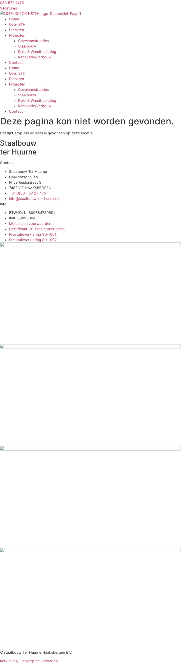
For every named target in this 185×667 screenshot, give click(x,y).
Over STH (17, 24)
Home (14, 19)
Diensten (16, 30)
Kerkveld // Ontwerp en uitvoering (29, 661)
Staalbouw (27, 46)
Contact (16, 62)
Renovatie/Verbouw (34, 57)
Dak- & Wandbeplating (37, 51)
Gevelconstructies (33, 40)
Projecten (17, 35)
